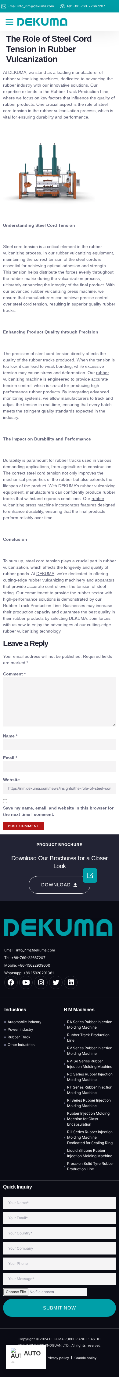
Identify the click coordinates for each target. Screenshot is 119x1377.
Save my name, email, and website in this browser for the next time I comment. (58, 811)
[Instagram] (41, 982)
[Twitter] (56, 982)
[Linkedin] (71, 982)
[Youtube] (26, 982)
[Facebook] (11, 982)
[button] (9, 22)
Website (11, 779)
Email (10, 757)
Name (10, 735)
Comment (14, 673)
